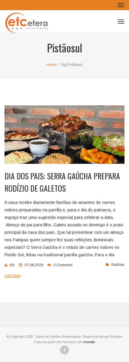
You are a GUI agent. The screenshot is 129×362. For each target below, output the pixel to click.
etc (12, 265)
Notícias (117, 265)
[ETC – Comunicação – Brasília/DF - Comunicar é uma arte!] (28, 21)
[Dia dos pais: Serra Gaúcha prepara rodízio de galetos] (64, 134)
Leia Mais (12, 276)
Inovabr (89, 342)
